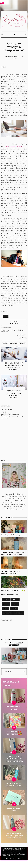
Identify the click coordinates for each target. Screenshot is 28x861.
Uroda (15, 604)
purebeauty (18, 613)
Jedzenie (6, 599)
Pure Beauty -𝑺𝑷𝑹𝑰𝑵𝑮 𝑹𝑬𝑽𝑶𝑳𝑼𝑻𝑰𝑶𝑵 (14, 644)
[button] (14, 34)
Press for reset (23, 337)
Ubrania (6, 604)
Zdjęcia (14, 608)
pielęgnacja (7, 613)
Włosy (5, 608)
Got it (19, 858)
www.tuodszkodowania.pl (14, 146)
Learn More (10, 858)
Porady (6, 316)
